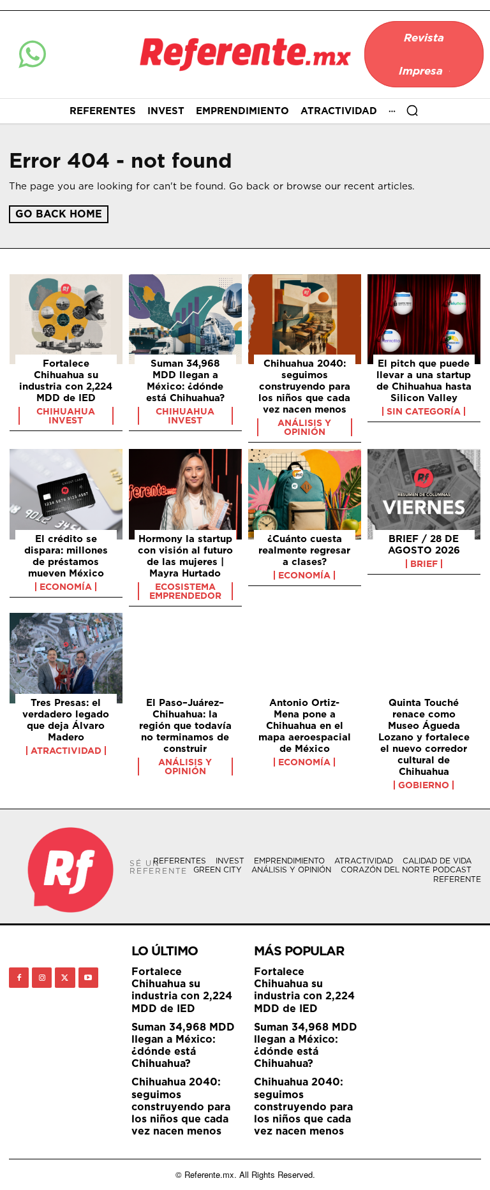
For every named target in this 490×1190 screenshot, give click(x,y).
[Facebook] (19, 977)
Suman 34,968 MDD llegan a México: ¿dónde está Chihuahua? (185, 380)
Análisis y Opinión (304, 427)
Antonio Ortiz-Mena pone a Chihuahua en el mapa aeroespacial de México (304, 725)
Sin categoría (424, 411)
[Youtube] (88, 977)
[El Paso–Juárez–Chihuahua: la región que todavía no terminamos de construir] (185, 658)
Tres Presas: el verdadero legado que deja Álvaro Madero (65, 720)
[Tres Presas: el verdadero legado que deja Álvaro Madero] (66, 658)
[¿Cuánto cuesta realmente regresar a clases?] (304, 494)
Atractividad (66, 750)
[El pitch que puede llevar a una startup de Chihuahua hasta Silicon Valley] (424, 319)
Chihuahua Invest (65, 416)
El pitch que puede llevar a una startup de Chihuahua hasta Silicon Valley (423, 380)
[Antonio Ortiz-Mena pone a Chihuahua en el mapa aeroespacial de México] (304, 658)
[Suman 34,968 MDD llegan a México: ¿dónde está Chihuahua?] (185, 319)
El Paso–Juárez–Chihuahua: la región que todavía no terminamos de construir (185, 725)
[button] (412, 110)
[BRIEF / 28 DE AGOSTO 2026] (424, 494)
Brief (424, 563)
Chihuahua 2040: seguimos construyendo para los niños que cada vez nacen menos (304, 386)
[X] (65, 977)
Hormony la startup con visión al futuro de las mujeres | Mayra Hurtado (185, 556)
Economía (66, 586)
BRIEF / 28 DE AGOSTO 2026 (424, 544)
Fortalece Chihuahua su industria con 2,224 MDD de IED (65, 380)
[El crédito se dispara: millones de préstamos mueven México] (66, 494)
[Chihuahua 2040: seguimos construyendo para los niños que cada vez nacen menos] (304, 319)
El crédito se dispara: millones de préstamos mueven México (66, 556)
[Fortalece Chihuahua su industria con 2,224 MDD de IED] (66, 319)
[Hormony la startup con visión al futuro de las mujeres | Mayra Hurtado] (185, 494)
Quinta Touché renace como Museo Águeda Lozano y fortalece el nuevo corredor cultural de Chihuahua (424, 737)
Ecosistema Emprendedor (185, 591)
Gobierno (423, 785)
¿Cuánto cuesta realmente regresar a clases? (304, 550)
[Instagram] (42, 977)
